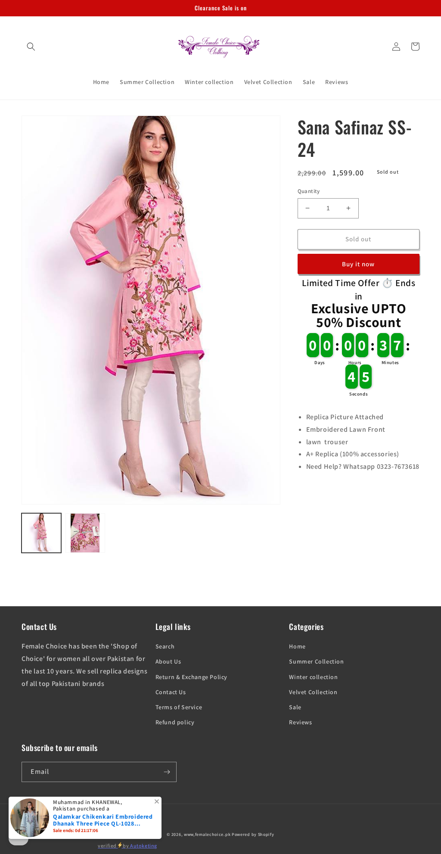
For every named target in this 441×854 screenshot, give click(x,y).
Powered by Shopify (253, 834)
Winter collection (313, 677)
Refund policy (175, 722)
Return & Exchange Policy (191, 677)
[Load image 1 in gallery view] (41, 533)
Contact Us (170, 692)
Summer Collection (316, 661)
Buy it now (358, 264)
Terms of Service (178, 707)
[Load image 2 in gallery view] (85, 533)
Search (165, 646)
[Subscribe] (166, 772)
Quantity (309, 191)
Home (297, 646)
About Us (168, 661)
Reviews (300, 722)
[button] (31, 46)
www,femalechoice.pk (207, 834)
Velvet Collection (313, 692)
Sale (295, 707)
